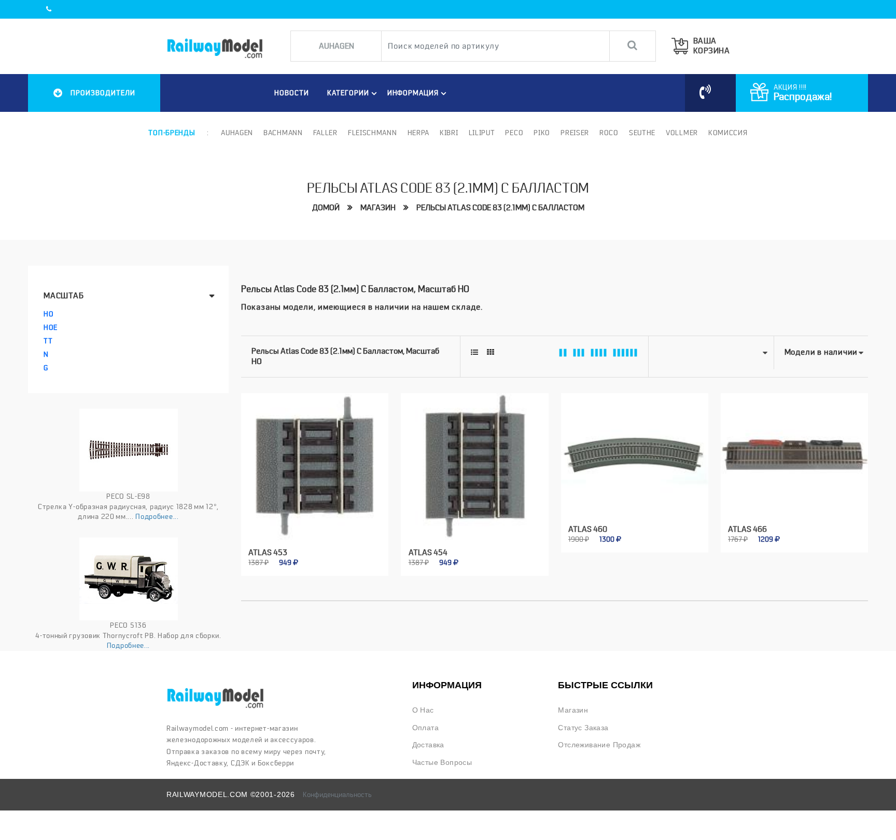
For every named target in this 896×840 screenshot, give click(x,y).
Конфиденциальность (337, 794)
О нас (423, 710)
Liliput (482, 132)
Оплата (425, 728)
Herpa (419, 132)
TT (48, 340)
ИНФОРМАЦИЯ (413, 93)
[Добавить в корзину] (303, 556)
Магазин (378, 207)
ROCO (609, 132)
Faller (325, 132)
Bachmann (283, 132)
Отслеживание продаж (599, 745)
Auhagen (237, 132)
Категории (348, 93)
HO (48, 313)
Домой (326, 207)
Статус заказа (583, 728)
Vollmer (682, 132)
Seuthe (642, 132)
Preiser (575, 132)
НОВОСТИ (291, 93)
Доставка (428, 745)
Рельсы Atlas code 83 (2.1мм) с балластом (500, 207)
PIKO (542, 132)
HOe (51, 327)
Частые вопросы (442, 762)
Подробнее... (156, 516)
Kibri (449, 132)
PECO (514, 132)
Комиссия (728, 132)
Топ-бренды (171, 132)
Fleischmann (372, 132)
